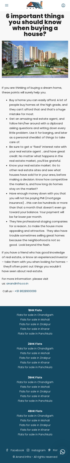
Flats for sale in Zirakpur (35, 324)
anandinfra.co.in (17, 283)
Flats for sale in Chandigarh (35, 315)
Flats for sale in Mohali (35, 319)
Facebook (17, 450)
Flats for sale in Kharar (35, 329)
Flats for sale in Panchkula (35, 333)
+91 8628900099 (25, 291)
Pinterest (58, 450)
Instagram (38, 450)
